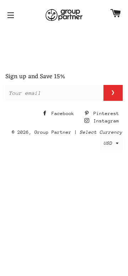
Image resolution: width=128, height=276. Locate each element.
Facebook (61, 113)
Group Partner (52, 132)
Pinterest (105, 113)
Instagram (105, 120)
